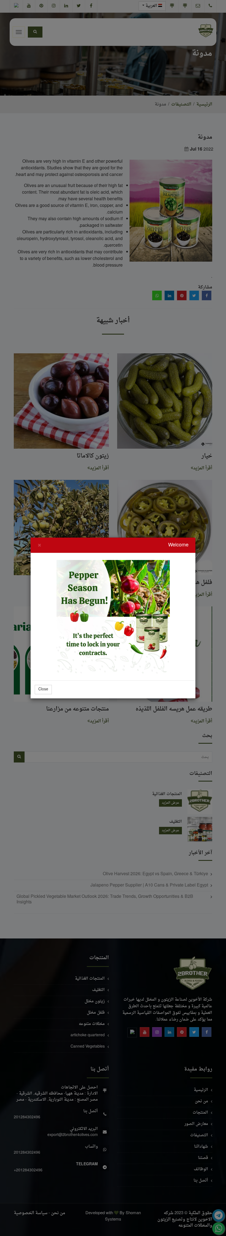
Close (43, 689)
